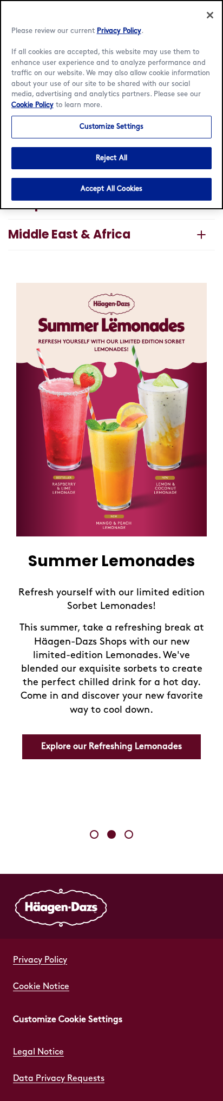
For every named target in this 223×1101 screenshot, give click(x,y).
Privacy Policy (119, 31)
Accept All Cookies (111, 188)
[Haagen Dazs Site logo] (61, 906)
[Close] (210, 15)
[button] (94, 834)
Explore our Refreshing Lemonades (111, 746)
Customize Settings (111, 126)
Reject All (111, 158)
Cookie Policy (32, 105)
